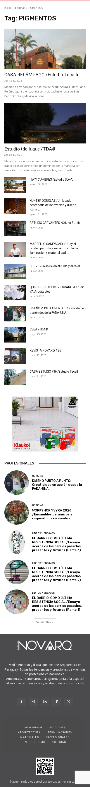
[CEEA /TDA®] (15, 335)
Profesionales (58, 737)
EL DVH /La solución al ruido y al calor (55, 266)
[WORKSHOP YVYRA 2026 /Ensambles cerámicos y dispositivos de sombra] (16, 512)
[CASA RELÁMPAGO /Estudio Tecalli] (45, 49)
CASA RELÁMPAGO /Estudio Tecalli (41, 74)
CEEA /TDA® (39, 329)
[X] (68, 702)
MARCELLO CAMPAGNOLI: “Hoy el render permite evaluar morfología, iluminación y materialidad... (54, 248)
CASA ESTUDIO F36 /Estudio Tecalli (54, 371)
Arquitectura (29, 732)
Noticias (37, 476)
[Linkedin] (45, 702)
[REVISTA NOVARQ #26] (15, 356)
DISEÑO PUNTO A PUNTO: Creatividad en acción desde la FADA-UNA (57, 485)
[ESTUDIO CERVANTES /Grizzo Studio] (15, 228)
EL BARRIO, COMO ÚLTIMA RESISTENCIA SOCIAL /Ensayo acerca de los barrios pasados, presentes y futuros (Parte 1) (57, 604)
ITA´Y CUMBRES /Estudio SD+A (51, 179)
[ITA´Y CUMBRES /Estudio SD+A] (15, 185)
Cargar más (43, 622)
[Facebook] (21, 702)
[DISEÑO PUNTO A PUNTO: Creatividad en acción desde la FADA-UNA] (15, 313)
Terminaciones (60, 732)
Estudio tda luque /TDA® (29, 149)
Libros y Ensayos (43, 533)
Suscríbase (33, 727)
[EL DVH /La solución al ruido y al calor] (15, 271)
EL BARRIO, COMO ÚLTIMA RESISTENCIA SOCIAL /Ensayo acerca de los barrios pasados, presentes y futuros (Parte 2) (57, 574)
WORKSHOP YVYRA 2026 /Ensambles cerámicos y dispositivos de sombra (52, 514)
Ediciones (58, 727)
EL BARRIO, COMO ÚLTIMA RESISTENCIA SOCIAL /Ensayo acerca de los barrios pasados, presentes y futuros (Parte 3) (57, 544)
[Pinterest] (56, 702)
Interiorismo (34, 741)
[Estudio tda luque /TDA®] (45, 123)
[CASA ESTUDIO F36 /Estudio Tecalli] (15, 377)
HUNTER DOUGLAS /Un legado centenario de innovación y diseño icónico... (53, 205)
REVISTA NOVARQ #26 (45, 350)
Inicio (7, 8)
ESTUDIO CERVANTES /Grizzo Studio (55, 223)
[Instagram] (33, 702)
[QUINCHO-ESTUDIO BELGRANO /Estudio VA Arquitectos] (15, 292)
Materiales (29, 737)
